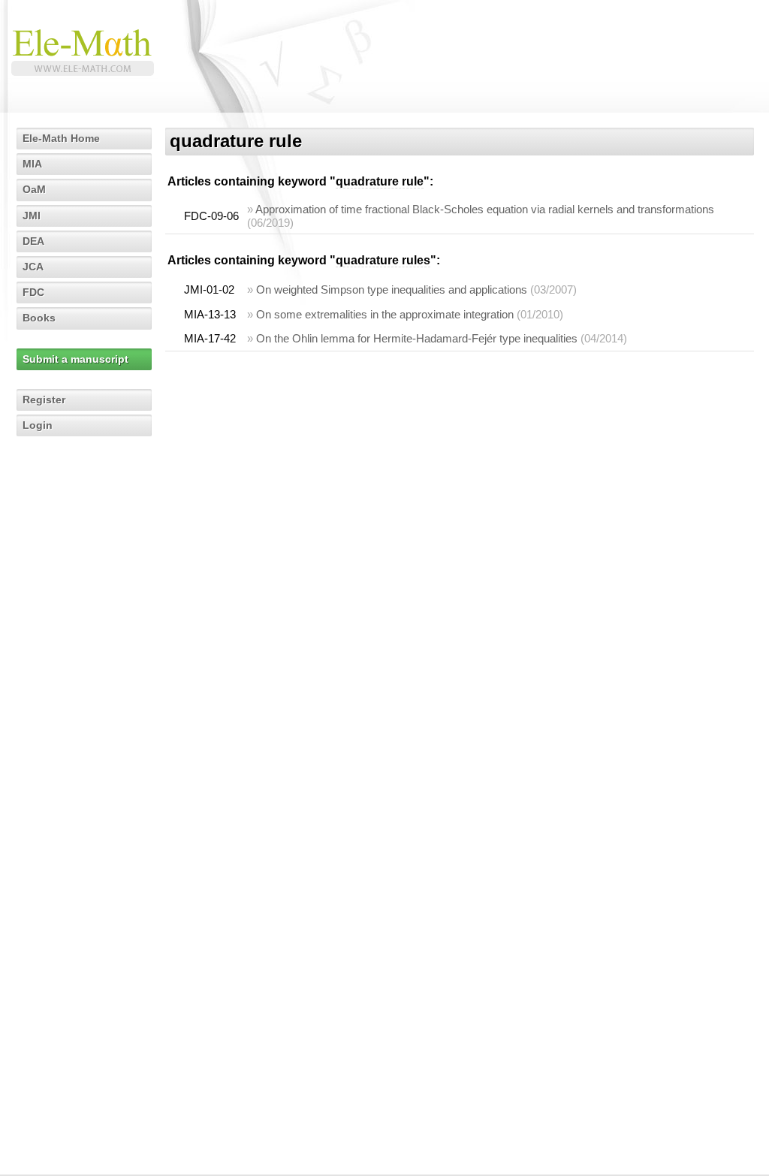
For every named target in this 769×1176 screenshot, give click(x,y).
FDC (33, 292)
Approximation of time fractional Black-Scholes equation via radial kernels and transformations (484, 209)
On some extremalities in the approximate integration (385, 314)
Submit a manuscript (75, 359)
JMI (32, 216)
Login (38, 425)
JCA (33, 267)
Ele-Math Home (61, 138)
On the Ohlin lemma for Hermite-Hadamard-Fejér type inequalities (417, 338)
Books (39, 318)
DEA (33, 241)
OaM (34, 189)
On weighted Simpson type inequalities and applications (391, 289)
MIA (32, 164)
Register (44, 400)
